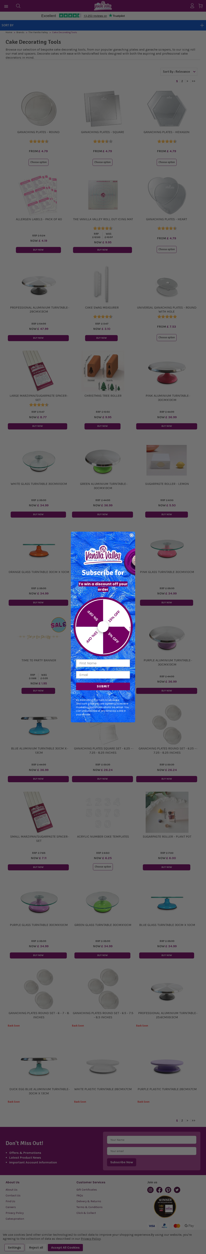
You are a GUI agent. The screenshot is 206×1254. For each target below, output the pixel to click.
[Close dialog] (132, 535)
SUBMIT (103, 686)
